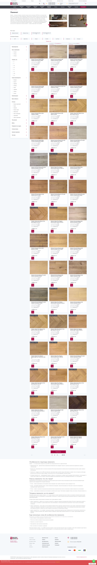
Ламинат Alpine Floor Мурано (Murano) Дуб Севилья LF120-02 (57, 222)
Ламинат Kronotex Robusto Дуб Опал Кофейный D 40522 (58, 87)
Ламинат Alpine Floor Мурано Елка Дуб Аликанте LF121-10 (57, 330)
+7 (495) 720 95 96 (51, 2)
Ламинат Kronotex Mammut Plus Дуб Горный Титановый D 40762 (38, 303)
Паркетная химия (69, 7)
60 (77, 43)
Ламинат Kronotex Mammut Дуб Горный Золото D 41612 (37, 195)
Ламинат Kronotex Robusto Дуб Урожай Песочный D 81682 (57, 276)
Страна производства (16, 77)
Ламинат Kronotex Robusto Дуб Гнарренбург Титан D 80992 (76, 60)
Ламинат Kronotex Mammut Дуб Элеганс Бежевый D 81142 (76, 303)
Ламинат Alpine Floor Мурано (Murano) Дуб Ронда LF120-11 (76, 437)
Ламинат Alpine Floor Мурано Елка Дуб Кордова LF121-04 (38, 222)
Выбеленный (16, 111)
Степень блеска (15, 129)
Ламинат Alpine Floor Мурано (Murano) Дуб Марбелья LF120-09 (37, 410)
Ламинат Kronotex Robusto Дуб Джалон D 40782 (37, 249)
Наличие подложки (16, 132)
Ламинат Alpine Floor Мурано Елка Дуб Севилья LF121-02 (77, 384)
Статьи (30, 545)
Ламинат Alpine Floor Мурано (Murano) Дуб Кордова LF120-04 (57, 384)
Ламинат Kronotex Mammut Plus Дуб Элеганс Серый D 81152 (77, 141)
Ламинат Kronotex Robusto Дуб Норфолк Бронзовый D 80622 (37, 60)
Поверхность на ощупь (16, 126)
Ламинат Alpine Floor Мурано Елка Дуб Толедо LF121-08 (77, 114)
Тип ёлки (13, 135)
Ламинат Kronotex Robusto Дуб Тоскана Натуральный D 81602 (37, 141)
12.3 (14, 73)
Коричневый (16, 115)
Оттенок (13, 101)
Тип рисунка (14, 119)
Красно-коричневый (17, 117)
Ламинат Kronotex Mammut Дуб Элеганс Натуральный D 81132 (37, 87)
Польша (15, 91)
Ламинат (43, 539)
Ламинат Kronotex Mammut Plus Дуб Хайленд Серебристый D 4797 (38, 168)
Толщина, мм (14, 59)
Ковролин (56, 543)
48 (62, 455)
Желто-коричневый (17, 113)
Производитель (15, 46)
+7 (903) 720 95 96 (51, 4)
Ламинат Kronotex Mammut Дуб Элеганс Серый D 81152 (57, 410)
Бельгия (15, 81)
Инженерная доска (28, 7)
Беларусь (15, 79)
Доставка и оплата (32, 541)
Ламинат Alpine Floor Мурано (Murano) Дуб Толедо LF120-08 (76, 330)
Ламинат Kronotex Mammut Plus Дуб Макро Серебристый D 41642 (58, 141)
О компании (31, 537)
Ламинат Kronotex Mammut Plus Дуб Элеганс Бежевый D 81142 (38, 276)
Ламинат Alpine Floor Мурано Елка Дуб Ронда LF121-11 (77, 410)
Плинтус (56, 537)
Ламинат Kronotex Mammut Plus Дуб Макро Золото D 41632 (58, 195)
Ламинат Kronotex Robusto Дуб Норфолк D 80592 (37, 114)
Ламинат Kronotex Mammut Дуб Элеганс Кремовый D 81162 (76, 249)
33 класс (15, 53)
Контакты (31, 546)
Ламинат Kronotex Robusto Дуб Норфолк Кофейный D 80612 (76, 87)
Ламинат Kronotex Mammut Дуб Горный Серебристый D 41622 (57, 249)
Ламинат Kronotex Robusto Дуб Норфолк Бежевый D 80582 (57, 60)
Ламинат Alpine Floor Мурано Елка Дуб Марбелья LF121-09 (38, 384)
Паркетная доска (35, 7)
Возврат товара (32, 543)
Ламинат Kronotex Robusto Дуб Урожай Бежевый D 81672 (76, 168)
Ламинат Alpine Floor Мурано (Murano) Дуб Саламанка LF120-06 (57, 303)
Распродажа (57, 545)
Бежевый (15, 107)
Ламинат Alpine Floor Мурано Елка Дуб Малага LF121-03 (38, 437)
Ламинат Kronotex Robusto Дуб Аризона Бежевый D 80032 (76, 222)
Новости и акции (32, 539)
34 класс (15, 55)
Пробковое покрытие (49, 7)
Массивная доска (42, 7)
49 (64, 455)
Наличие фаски (15, 95)
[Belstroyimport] (14, 3)
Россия (15, 93)
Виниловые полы (22, 7)
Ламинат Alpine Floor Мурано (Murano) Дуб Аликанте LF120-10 (57, 168)
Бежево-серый (16, 109)
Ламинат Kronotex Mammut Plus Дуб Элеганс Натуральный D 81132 (77, 195)
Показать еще (58, 451)
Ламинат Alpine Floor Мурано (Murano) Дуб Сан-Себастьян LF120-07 (38, 357)
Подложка (57, 539)
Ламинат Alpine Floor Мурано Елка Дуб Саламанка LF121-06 (57, 437)
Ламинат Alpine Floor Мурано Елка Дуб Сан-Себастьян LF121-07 (38, 330)
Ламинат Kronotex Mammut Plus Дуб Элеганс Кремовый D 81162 (77, 357)
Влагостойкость (15, 98)
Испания (15, 85)
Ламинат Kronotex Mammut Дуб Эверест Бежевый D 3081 (76, 276)
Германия (15, 83)
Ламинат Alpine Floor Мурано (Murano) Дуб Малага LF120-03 (57, 357)
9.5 (14, 65)
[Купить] (32, 69)
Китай (15, 87)
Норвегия (15, 89)
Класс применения (15, 49)
